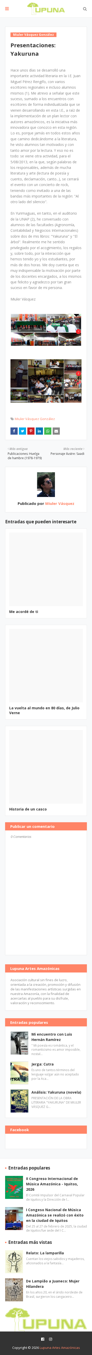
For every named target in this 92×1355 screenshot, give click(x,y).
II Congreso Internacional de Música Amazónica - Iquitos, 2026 (52, 1184)
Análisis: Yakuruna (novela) (56, 1092)
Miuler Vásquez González (35, 418)
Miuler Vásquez (59, 503)
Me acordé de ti (23, 611)
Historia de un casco (28, 809)
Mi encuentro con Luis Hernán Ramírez (51, 1037)
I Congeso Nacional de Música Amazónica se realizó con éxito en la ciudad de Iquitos (55, 1215)
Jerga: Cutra (42, 1064)
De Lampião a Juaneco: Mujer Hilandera (52, 1284)
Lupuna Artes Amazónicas (60, 1347)
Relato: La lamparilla (45, 1252)
